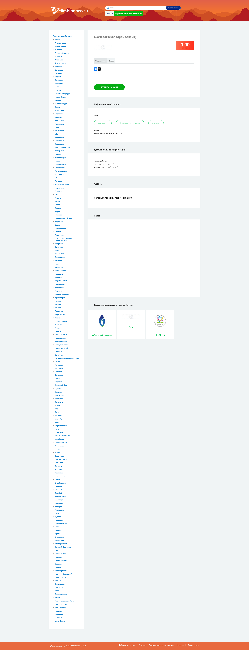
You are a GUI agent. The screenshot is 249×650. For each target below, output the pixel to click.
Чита (57, 429)
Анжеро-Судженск (62, 53)
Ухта (57, 422)
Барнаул (58, 73)
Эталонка (156, 123)
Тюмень (58, 415)
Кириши (58, 277)
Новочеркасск (61, 570)
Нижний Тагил (61, 334)
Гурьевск (58, 490)
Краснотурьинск (62, 294)
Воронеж (59, 114)
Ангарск (58, 50)
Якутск (58, 208)
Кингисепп (59, 530)
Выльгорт (59, 500)
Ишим (57, 597)
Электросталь (61, 543)
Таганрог (59, 398)
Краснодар (59, 124)
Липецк (58, 318)
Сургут (58, 388)
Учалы (57, 452)
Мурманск (59, 174)
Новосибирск (60, 97)
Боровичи (59, 221)
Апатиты (59, 56)
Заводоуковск (61, 594)
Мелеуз (58, 449)
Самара (58, 378)
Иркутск (58, 117)
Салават (58, 371)
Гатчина (58, 181)
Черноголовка (61, 425)
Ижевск (58, 264)
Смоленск (59, 587)
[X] (99, 69)
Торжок (58, 409)
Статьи (109, 13)
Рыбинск (58, 618)
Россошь (58, 469)
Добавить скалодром (126, 645)
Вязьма (58, 580)
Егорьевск (59, 537)
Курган (58, 304)
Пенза (57, 161)
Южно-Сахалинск (62, 436)
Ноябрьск (59, 614)
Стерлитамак (60, 456)
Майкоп (58, 324)
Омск (57, 194)
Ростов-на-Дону (62, 184)
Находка (58, 557)
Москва (58, 90)
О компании (100, 61)
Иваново (58, 260)
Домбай (58, 493)
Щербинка (59, 439)
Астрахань (59, 66)
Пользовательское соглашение (161, 645)
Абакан (58, 39)
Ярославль (59, 144)
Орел (57, 550)
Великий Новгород (63, 547)
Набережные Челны (63, 218)
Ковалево (59, 503)
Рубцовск (59, 368)
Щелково (59, 432)
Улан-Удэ (59, 419)
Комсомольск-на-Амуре (65, 601)
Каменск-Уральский (63, 574)
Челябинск (59, 141)
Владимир (59, 232)
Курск (57, 201)
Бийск (57, 87)
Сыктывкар (59, 395)
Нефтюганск (60, 607)
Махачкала (60, 476)
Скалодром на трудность (130, 123)
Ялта (57, 527)
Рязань (58, 198)
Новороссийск (61, 341)
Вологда (58, 191)
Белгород (59, 80)
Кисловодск (60, 284)
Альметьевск (60, 46)
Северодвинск (61, 442)
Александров (60, 43)
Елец (57, 250)
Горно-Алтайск (61, 560)
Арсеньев (59, 60)
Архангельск (60, 63)
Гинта (57, 479)
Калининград (60, 157)
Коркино (58, 611)
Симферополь (61, 523)
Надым (58, 331)
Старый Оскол (61, 459)
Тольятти (59, 402)
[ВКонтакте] (95, 69)
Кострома (59, 506)
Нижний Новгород (62, 147)
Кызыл (58, 308)
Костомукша (60, 496)
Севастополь (60, 577)
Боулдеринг (103, 123)
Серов (57, 205)
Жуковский (59, 254)
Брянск (58, 107)
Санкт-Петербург (62, 93)
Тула (57, 412)
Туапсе (58, 516)
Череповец (59, 188)
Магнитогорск (61, 321)
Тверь (57, 591)
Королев (58, 291)
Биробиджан (60, 483)
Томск (57, 405)
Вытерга (58, 466)
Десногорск (60, 584)
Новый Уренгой (61, 348)
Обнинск (58, 351)
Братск (58, 225)
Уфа (56, 134)
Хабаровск (59, 151)
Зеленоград (60, 257)
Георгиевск (59, 235)
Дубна (57, 533)
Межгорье (59, 446)
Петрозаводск (61, 171)
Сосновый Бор (61, 385)
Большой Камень (62, 554)
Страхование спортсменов (129, 13)
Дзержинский (61, 243)
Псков (57, 361)
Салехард (59, 375)
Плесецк (58, 215)
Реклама (142, 645)
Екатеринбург (61, 103)
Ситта (131, 327)
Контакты (180, 645)
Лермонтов (60, 314)
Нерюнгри (59, 567)
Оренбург (59, 355)
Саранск (58, 564)
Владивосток (60, 164)
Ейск (57, 513)
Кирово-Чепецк (61, 281)
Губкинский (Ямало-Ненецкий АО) (63, 239)
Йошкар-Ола (60, 270)
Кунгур (58, 301)
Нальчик (58, 486)
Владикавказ (60, 228)
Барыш (58, 76)
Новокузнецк (60, 338)
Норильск (59, 520)
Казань (58, 100)
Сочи (57, 178)
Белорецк (59, 83)
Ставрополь (60, 167)
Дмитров (59, 247)
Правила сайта (193, 645)
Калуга (58, 154)
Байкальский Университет (102, 335)
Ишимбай (59, 267)
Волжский (59, 463)
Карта (111, 61)
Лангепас (59, 311)
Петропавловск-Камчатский (67, 358)
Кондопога (59, 287)
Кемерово (59, 120)
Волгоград (59, 110)
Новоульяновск (61, 345)
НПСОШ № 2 (160, 335)
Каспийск (59, 473)
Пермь (57, 127)
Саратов (58, 382)
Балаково (59, 70)
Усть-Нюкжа (60, 621)
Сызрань (58, 392)
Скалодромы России (62, 36)
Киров (57, 211)
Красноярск (60, 297)
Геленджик (59, 510)
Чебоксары (59, 137)
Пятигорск (59, 365)
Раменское (59, 540)
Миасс (57, 328)
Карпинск (59, 274)
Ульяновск (59, 130)
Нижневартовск (61, 604)
